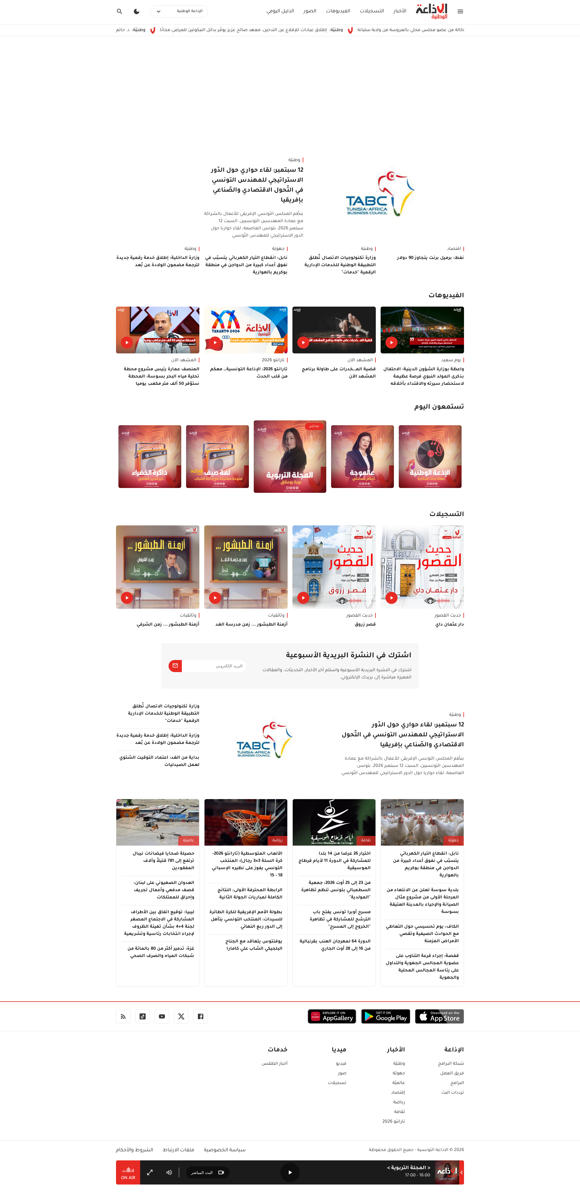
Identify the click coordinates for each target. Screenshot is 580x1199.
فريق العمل (452, 1073)
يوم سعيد (451, 360)
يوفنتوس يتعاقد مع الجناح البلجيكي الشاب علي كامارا (253, 945)
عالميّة (188, 841)
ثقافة (366, 841)
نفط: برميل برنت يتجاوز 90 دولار (430, 258)
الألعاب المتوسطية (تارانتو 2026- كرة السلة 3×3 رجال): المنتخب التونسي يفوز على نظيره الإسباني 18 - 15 (247, 865)
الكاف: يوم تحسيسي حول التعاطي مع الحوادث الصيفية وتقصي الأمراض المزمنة (422, 934)
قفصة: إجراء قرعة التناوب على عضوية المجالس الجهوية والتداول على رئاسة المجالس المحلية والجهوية (422, 967)
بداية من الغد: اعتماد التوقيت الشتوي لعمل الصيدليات (159, 762)
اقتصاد (454, 249)
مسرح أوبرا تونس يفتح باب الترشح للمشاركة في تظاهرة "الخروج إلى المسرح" (340, 920)
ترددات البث (452, 1093)
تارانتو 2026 (273, 360)
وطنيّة (294, 160)
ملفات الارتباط (178, 1150)
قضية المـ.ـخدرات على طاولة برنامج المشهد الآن (339, 373)
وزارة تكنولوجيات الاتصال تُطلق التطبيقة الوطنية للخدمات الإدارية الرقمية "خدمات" (340, 265)
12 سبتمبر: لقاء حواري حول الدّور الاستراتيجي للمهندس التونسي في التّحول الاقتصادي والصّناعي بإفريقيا (257, 185)
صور (342, 1073)
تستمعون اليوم (439, 407)
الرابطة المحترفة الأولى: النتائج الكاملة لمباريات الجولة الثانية (250, 894)
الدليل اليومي (280, 11)
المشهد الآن (360, 360)
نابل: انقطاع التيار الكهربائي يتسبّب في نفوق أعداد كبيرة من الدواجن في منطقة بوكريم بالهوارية (246, 265)
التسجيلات (372, 11)
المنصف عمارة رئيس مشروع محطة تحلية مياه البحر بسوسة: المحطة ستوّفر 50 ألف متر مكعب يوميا (161, 377)
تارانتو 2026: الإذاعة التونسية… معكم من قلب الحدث (249, 373)
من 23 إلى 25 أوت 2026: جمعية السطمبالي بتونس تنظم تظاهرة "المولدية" (336, 890)
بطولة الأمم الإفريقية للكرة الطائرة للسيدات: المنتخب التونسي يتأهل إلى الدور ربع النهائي (245, 920)
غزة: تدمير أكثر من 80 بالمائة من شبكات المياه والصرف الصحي (160, 953)
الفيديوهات (338, 11)
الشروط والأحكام (134, 1150)
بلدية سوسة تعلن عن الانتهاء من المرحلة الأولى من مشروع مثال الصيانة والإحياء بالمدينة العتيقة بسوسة (423, 901)
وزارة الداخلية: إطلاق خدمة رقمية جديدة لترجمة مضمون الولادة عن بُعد (157, 262)
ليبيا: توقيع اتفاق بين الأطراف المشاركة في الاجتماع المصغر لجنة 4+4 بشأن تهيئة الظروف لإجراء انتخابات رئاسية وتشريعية (159, 923)
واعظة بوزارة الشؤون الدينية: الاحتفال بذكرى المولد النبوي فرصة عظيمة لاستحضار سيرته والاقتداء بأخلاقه (423, 377)
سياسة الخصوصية (225, 1150)
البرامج (457, 1083)
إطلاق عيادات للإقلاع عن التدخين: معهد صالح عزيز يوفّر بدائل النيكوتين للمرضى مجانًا (290, 30)
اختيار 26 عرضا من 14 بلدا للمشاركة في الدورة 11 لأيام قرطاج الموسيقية (334, 861)
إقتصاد (398, 1093)
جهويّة (278, 249)
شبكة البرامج (451, 1064)
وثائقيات (276, 616)
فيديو (341, 1064)
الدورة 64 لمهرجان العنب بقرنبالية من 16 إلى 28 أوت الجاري (335, 945)
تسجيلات (337, 1083)
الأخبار (400, 11)
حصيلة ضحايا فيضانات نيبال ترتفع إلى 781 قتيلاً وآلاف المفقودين (163, 861)
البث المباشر (202, 1172)
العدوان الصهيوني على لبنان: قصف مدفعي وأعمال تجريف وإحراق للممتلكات (164, 890)
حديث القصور (448, 616)
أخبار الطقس (275, 1064)
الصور (310, 11)
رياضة (277, 841)
